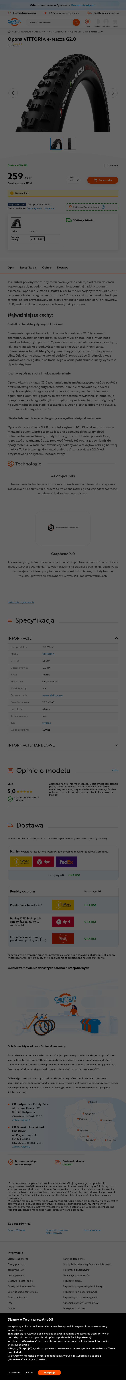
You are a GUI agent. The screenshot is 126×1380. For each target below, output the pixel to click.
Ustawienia (14, 1372)
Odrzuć (29, 1372)
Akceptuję (49, 1372)
